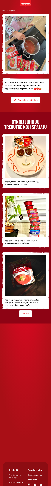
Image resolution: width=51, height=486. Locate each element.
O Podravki (13, 470)
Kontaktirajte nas (35, 475)
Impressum (32, 480)
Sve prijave (10, 10)
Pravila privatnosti (16, 482)
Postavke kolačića (35, 470)
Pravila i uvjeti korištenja (15, 476)
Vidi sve (25, 313)
